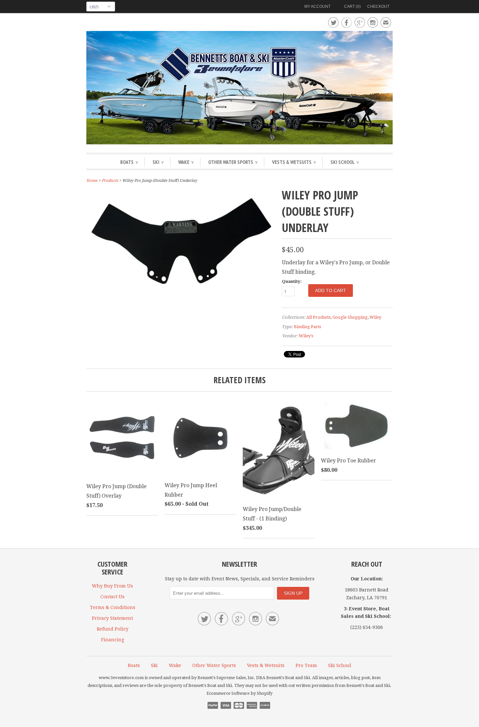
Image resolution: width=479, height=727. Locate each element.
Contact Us (112, 596)
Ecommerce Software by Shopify (239, 693)
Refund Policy (112, 629)
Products (110, 180)
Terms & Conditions (112, 607)
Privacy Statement (112, 618)
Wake (186, 162)
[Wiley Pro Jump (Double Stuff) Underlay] (180, 291)
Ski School (344, 162)
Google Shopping (350, 317)
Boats (129, 162)
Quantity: (292, 281)
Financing (112, 639)
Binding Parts (307, 326)
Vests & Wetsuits (294, 162)
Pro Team (306, 665)
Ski (158, 162)
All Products (318, 317)
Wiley (375, 317)
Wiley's (306, 335)
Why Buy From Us (112, 586)
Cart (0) (352, 6)
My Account (317, 6)
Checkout (378, 6)
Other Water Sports (232, 162)
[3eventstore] (239, 88)
